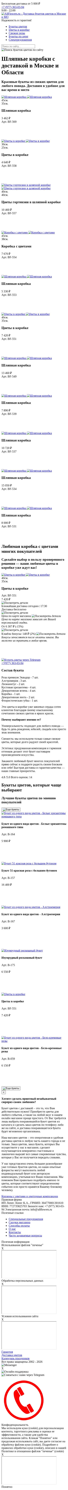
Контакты (15, 1232)
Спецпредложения (20, 39)
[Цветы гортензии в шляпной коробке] (26, 186)
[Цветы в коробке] (25, 141)
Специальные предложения (26, 1219)
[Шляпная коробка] (26, 96)
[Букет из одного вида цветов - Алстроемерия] (30, 907)
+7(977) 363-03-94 (12, 663)
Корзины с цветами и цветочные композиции (29, 1196)
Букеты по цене (18, 36)
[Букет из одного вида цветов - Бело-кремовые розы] (34, 1040)
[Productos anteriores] (10, 810)
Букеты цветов (18, 26)
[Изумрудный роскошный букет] (22, 950)
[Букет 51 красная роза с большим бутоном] (28, 863)
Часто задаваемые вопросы (25, 1235)
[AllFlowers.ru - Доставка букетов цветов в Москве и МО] (34, 17)
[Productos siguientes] (10, 1088)
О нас (12, 1228)
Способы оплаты (19, 1225)
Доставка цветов (11, 1355)
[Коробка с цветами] (28, 232)
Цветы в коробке (19, 29)
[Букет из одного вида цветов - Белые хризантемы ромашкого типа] (34, 816)
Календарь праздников (15, 1358)
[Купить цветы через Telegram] (20, 659)
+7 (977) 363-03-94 (12, 7)
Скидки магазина (19, 1222)
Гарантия (7, 1351)
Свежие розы (17, 33)
